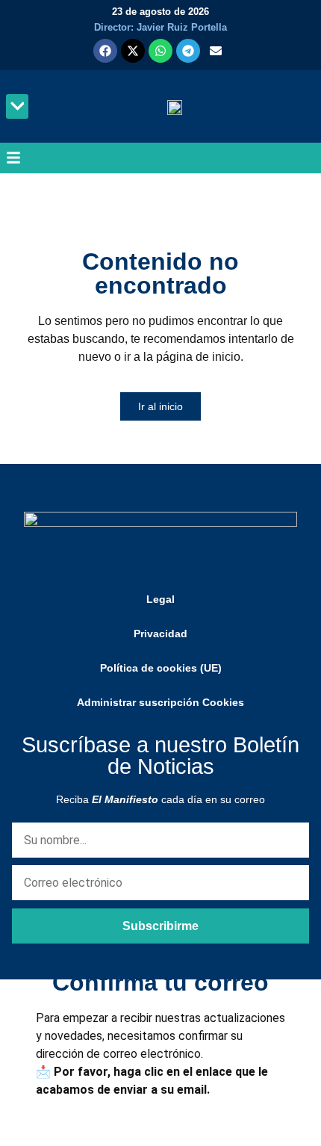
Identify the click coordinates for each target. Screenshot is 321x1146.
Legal (160, 599)
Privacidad (160, 633)
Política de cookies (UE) (161, 668)
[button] (17, 106)
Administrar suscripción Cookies (160, 702)
